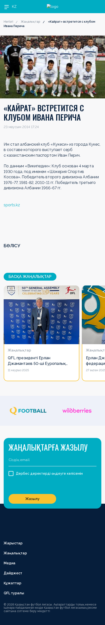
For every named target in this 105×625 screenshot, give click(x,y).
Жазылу (32, 499)
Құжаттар (12, 583)
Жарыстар (13, 543)
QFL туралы (14, 593)
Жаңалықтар (30, 21)
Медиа (9, 563)
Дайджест (13, 573)
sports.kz (12, 205)
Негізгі (8, 21)
